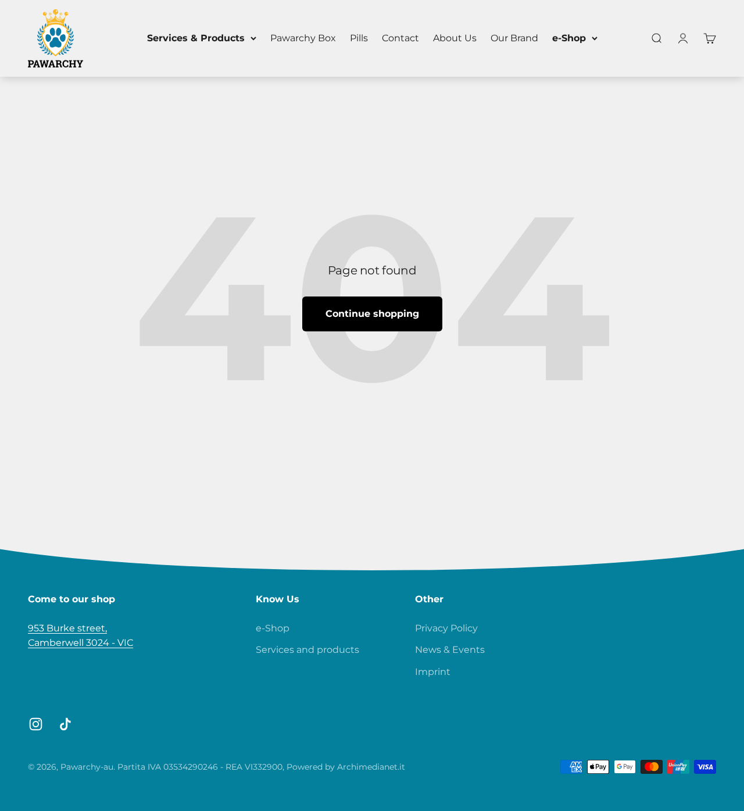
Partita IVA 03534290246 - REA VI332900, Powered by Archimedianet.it (261, 767)
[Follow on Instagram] (36, 724)
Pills (359, 38)
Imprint (432, 671)
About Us (455, 38)
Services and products (307, 649)
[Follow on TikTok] (65, 724)
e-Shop (569, 38)
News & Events (450, 649)
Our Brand (514, 38)
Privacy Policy (446, 628)
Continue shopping (372, 313)
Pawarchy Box (303, 38)
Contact (400, 38)
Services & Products (196, 38)
